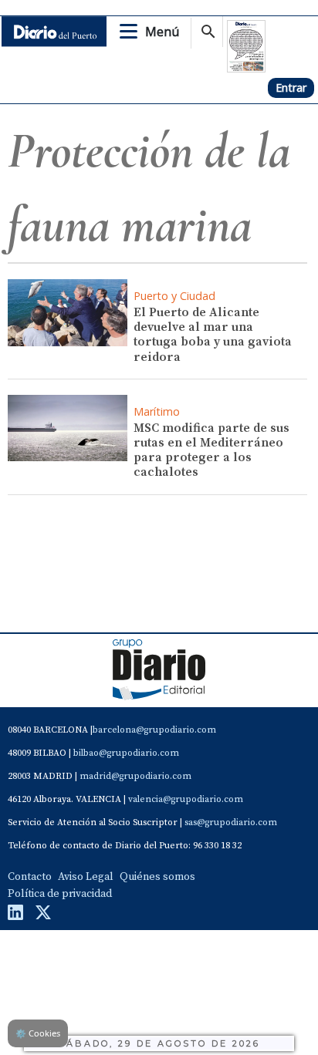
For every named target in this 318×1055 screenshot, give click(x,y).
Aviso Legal (85, 877)
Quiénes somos (157, 877)
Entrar (291, 87)
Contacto (30, 877)
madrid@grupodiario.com (135, 776)
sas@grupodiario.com (230, 822)
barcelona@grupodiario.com (154, 730)
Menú (162, 31)
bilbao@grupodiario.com (126, 753)
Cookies (37, 1033)
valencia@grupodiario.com (185, 799)
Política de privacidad (60, 894)
